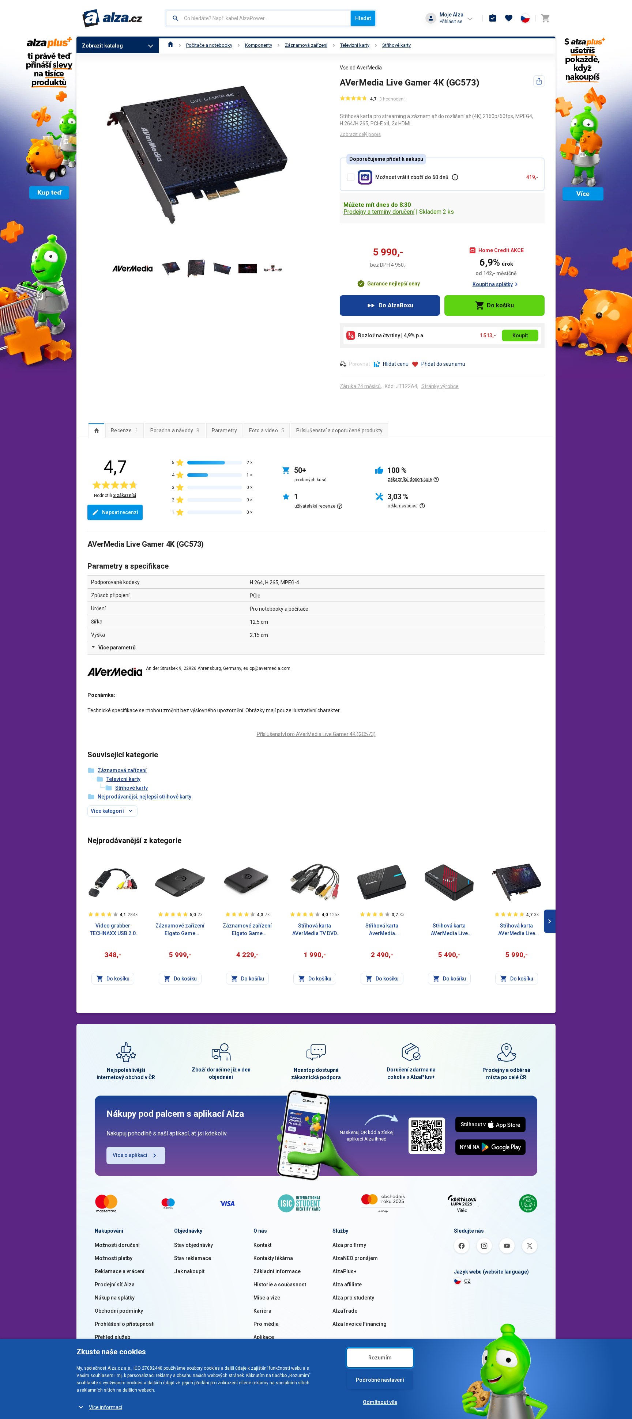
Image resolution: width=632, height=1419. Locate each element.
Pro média (266, 1324)
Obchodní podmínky (119, 1311)
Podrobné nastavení (380, 1380)
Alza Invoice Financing (359, 1324)
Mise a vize (266, 1298)
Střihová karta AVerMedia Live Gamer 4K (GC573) (516, 930)
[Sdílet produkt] (539, 81)
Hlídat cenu (396, 364)
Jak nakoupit (189, 1271)
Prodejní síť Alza (115, 1284)
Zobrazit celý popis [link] (360, 134)
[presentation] (96, 430)
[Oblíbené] (508, 18)
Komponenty (258, 45)
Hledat (363, 18)
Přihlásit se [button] (451, 21)
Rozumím (380, 1358)
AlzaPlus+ (344, 1271)
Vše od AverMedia (361, 68)
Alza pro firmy (349, 1245)
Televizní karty (354, 45)
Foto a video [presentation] (266, 430)
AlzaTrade (344, 1311)
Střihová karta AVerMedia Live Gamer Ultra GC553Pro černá (449, 930)
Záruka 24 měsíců (360, 386)
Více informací (105, 1407)
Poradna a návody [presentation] (175, 430)
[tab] (96, 430)
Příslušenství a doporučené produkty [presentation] (339, 430)
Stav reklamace (192, 1258)
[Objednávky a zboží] (492, 18)
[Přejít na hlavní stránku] (112, 18)
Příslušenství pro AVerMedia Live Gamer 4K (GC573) (316, 734)
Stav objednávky (193, 1245)
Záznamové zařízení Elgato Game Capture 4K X (179, 930)
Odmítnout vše (380, 1402)
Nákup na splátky (115, 1298)
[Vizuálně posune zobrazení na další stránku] (550, 921)
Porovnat (359, 364)
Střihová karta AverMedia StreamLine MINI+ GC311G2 (382, 930)
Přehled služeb (112, 1337)
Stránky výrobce (440, 386)
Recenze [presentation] (124, 430)
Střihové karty (396, 45)
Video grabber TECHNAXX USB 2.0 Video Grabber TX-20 (113, 930)
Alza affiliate (347, 1284)
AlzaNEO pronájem (355, 1258)
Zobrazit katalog (102, 46)
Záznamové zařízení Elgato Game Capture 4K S (247, 930)
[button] (388, 283)
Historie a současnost (279, 1284)
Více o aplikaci (130, 1155)
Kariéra (262, 1311)
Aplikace (263, 1337)
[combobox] (258, 18)
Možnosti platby (113, 1258)
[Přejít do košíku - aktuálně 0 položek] (545, 18)
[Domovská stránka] (170, 45)
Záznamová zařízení (306, 45)
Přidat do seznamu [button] (443, 364)
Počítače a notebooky (209, 45)
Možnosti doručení (117, 1245)
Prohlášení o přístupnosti (125, 1324)
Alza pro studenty (353, 1298)
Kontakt (262, 1245)
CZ (467, 1281)
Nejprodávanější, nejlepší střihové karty (144, 797)
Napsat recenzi (120, 512)
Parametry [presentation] (224, 430)
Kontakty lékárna (273, 1258)
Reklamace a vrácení (119, 1271)
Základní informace (277, 1271)
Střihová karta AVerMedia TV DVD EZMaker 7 (314, 930)
